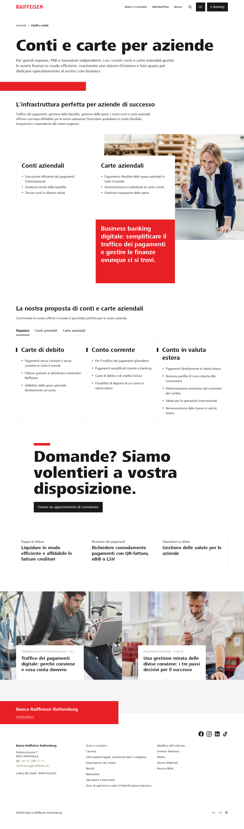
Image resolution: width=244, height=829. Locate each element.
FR (220, 812)
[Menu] (200, 6)
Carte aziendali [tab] (74, 330)
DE (213, 812)
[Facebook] (201, 734)
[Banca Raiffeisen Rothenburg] (29, 7)
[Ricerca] (190, 6)
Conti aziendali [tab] (46, 330)
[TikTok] (225, 734)
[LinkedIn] (217, 734)
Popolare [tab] (22, 330)
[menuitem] (135, 6)
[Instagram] (209, 734)
